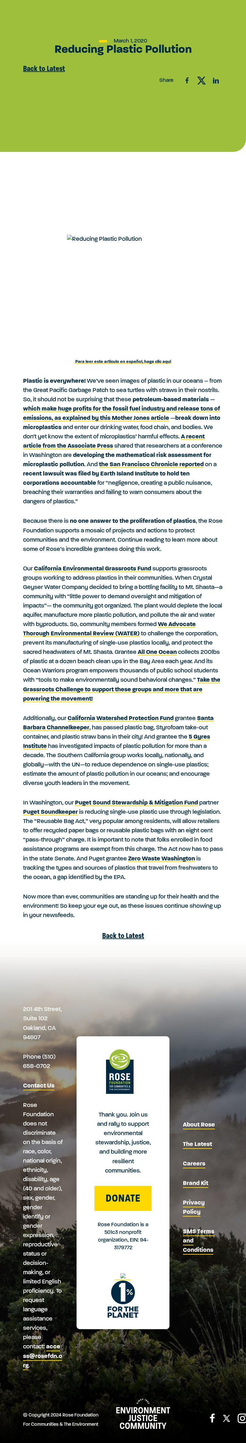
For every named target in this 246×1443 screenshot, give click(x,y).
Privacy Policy (194, 1207)
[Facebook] (212, 1420)
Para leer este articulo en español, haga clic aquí (123, 362)
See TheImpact (134, 39)
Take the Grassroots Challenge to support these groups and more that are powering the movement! (121, 689)
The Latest (197, 1144)
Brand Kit (195, 1183)
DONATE (123, 1198)
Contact (136, 7)
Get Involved (83, 8)
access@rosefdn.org (42, 1356)
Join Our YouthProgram (90, 40)
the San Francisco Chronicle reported (151, 465)
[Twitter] (226, 1421)
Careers (194, 1164)
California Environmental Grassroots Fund (92, 569)
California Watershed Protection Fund (121, 719)
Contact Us (38, 1086)
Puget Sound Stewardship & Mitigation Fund (136, 803)
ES (206, 7)
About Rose (34, 8)
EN (193, 7)
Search (220, 8)
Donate (189, 38)
